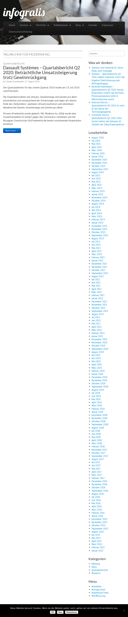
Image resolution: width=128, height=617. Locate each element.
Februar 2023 (98, 257)
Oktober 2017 (98, 452)
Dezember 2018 (99, 415)
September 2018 (100, 424)
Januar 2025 (97, 194)
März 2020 (97, 367)
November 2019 (99, 380)
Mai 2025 (96, 181)
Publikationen (61, 25)
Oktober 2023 (98, 232)
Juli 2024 (96, 207)
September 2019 (100, 386)
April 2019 (97, 402)
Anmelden (96, 586)
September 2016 (100, 490)
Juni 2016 (96, 500)
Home (12, 25)
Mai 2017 (96, 468)
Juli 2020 (96, 355)
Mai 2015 (96, 537)
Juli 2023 (96, 241)
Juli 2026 (96, 140)
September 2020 (100, 348)
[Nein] (124, 610)
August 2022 (98, 276)
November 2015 (99, 522)
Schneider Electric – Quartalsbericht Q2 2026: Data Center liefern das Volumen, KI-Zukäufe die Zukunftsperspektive (108, 119)
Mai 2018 (96, 437)
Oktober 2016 (98, 487)
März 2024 (97, 216)
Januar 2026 (97, 156)
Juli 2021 (96, 317)
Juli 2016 (96, 496)
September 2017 (100, 455)
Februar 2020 (98, 370)
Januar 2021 (97, 336)
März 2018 (97, 443)
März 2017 (97, 474)
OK (52, 612)
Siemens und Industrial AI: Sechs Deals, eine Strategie (107, 69)
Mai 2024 (96, 210)
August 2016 (98, 493)
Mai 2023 (96, 247)
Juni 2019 (96, 396)
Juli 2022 (96, 279)
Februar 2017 (98, 478)
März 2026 (97, 150)
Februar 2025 (98, 191)
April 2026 (97, 147)
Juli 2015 (96, 534)
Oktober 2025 (98, 166)
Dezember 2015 (99, 519)
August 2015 (98, 531)
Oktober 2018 (98, 421)
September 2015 (100, 528)
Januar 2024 (97, 222)
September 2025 (100, 169)
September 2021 (100, 311)
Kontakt (93, 25)
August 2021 (98, 314)
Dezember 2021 (99, 301)
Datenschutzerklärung (20, 31)
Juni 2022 (96, 282)
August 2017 (98, 459)
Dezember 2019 (99, 377)
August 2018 (98, 427)
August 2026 (98, 137)
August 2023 (98, 238)
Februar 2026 (98, 153)
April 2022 (97, 288)
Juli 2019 (96, 392)
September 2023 (100, 235)
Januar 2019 (97, 411)
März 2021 (97, 329)
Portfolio (41, 25)
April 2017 (97, 471)
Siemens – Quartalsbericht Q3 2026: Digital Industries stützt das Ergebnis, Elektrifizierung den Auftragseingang (108, 78)
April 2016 (97, 506)
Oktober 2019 (98, 383)
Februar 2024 (98, 219)
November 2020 (99, 342)
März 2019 (97, 405)
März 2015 (97, 544)
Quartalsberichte (14, 63)
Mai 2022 (96, 285)
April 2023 (97, 251)
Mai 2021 (96, 323)
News (94, 566)
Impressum (107, 25)
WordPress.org (98, 595)
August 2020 (98, 351)
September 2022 (100, 273)
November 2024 (99, 197)
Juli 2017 (96, 462)
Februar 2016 (98, 512)
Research (96, 573)
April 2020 (97, 364)
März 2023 (97, 254)
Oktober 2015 (98, 525)
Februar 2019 (98, 408)
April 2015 (97, 541)
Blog (78, 25)
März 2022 (97, 292)
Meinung (96, 563)
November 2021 (99, 304)
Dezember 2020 (99, 339)
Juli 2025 (96, 175)
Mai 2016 (96, 503)
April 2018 (97, 440)
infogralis (24, 12)
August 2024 (98, 203)
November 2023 (99, 229)
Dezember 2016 (99, 481)
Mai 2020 (96, 361)
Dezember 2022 (99, 263)
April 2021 (97, 326)
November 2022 (99, 266)
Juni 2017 (96, 465)
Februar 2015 (98, 547)
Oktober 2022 (98, 270)
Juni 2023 (96, 244)
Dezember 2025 (99, 159)
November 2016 (99, 484)
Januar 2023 (97, 260)
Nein (60, 612)
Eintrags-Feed (98, 589)
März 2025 (97, 188)
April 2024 (97, 213)
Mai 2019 (96, 399)
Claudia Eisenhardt (14, 81)
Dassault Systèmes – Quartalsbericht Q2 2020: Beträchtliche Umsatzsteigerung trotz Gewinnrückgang (41, 72)
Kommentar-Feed (100, 592)
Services (24, 25)
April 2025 (97, 184)
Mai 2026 (96, 143)
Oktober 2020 (98, 345)
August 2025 (98, 172)
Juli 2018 (96, 430)
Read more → (12, 130)
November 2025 (99, 162)
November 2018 (99, 418)
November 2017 (99, 449)
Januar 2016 (97, 515)
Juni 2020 (96, 358)
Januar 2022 (97, 298)
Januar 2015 (97, 550)
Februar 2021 (98, 333)
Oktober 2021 (98, 307)
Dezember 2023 (99, 225)
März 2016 (97, 509)
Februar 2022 (98, 295)
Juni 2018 (96, 433)
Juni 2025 (96, 178)
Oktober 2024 (98, 200)
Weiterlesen (71, 612)
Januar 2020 (97, 374)
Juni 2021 (96, 320)
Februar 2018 (98, 446)
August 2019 (98, 389)
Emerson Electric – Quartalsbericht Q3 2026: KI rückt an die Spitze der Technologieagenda (108, 107)
